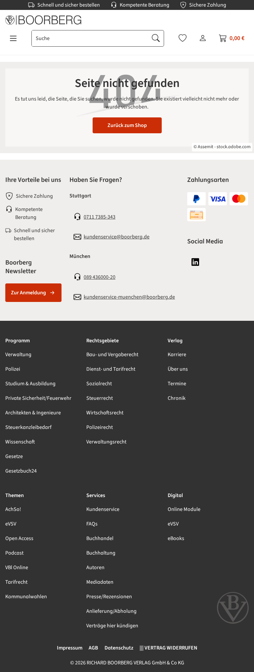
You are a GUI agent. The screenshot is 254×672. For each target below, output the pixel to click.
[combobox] (90, 38)
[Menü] (13, 38)
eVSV (10, 523)
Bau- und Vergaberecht (112, 354)
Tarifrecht (16, 582)
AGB (93, 647)
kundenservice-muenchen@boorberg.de (129, 297)
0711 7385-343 (99, 217)
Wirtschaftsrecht (104, 412)
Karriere (177, 354)
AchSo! (13, 509)
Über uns (178, 369)
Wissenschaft (20, 441)
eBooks (176, 538)
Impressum (69, 647)
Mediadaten (99, 582)
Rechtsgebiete (102, 340)
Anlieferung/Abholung (111, 611)
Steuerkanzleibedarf (28, 427)
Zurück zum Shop (127, 125)
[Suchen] (156, 38)
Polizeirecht (99, 427)
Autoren (95, 567)
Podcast (14, 553)
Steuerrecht (99, 398)
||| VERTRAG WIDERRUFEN (168, 647)
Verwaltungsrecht (106, 441)
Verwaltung (18, 354)
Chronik (177, 398)
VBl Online (16, 567)
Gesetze (14, 456)
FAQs (92, 523)
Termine (177, 383)
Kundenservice (102, 509)
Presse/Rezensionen (109, 596)
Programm (17, 340)
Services (95, 495)
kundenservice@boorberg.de (116, 236)
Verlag (175, 340)
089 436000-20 (99, 277)
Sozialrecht (99, 383)
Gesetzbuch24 (21, 471)
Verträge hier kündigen (112, 625)
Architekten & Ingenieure (33, 412)
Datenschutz (119, 647)
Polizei (12, 369)
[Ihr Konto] (203, 38)
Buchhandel (99, 538)
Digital (175, 495)
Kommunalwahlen (26, 596)
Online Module (184, 509)
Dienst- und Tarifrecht (110, 369)
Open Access (19, 538)
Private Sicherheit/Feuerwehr (38, 398)
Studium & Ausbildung (30, 383)
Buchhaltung (100, 553)
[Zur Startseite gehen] (127, 20)
